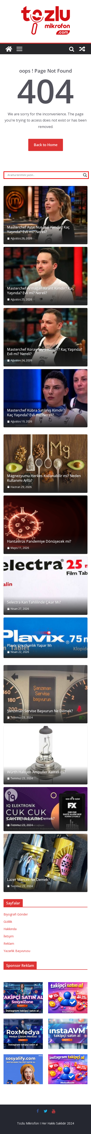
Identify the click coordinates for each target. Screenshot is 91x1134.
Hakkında (10, 929)
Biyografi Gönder (16, 914)
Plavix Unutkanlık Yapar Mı (29, 645)
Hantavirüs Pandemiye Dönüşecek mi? (39, 541)
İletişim (9, 936)
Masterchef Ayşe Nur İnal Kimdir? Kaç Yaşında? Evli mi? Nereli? (38, 229)
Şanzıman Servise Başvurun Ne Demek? (40, 711)
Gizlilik (8, 921)
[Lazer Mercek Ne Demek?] (45, 863)
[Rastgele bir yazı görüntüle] (82, 49)
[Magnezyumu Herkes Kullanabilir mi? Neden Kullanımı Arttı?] (45, 463)
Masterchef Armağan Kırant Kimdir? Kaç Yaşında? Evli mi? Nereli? (40, 290)
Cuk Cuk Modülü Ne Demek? (31, 818)
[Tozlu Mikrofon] (9, 49)
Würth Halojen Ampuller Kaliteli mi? (36, 772)
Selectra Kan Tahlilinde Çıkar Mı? (34, 602)
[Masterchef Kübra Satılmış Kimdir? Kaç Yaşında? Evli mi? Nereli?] (45, 398)
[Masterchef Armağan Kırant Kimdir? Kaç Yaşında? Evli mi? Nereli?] (45, 276)
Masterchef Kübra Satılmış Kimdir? (36, 410)
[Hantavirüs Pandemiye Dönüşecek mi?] (45, 524)
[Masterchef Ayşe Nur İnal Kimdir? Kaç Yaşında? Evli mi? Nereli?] (45, 215)
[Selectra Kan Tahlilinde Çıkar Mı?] (45, 586)
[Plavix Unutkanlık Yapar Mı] (45, 637)
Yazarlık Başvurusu (17, 951)
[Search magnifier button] (85, 175)
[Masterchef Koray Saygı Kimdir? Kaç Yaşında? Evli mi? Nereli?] (45, 337)
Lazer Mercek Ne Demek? (28, 879)
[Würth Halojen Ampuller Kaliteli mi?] (45, 755)
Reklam (9, 943)
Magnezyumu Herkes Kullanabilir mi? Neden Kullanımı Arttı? (44, 478)
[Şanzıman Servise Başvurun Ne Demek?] (45, 694)
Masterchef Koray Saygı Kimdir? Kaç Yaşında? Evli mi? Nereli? (44, 351)
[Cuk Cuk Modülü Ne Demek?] (45, 809)
